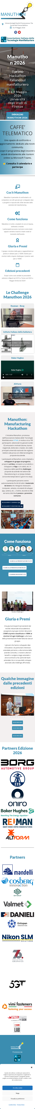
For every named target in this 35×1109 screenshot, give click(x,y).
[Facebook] (15, 32)
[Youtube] (19, 32)
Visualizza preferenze (17, 1098)
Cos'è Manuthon (17, 192)
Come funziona (17, 219)
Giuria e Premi (17, 246)
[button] (32, 1067)
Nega (17, 1093)
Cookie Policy (12, 1104)
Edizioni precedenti (17, 270)
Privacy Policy (20, 1104)
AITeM (15, 440)
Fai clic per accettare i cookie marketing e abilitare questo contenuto (17, 318)
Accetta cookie (17, 1088)
